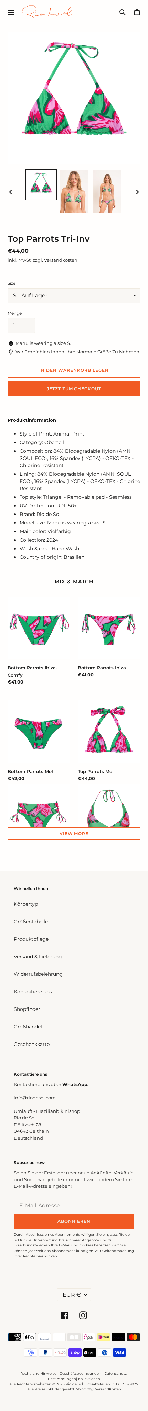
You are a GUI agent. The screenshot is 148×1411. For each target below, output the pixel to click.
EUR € (72, 1294)
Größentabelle (31, 921)
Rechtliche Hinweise (38, 1373)
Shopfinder (27, 1009)
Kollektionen (89, 1379)
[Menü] (11, 11)
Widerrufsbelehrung (38, 974)
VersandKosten (108, 1389)
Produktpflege (31, 939)
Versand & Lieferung (38, 956)
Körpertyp (26, 904)
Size (11, 283)
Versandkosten (60, 260)
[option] (41, 184)
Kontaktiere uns (33, 992)
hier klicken (46, 1256)
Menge (15, 313)
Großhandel (28, 1027)
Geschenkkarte (32, 1044)
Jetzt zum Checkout (74, 388)
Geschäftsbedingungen (80, 1373)
